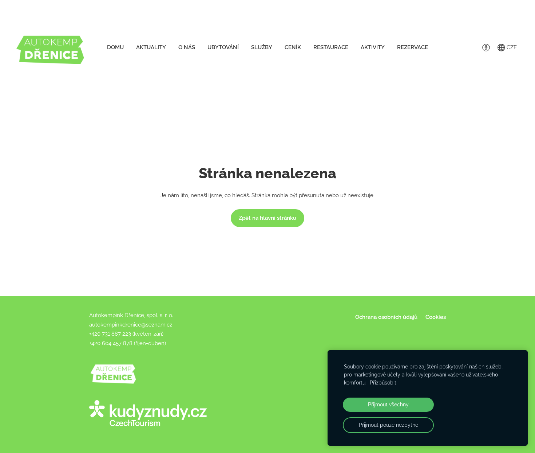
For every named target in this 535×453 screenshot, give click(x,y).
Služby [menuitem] (261, 47)
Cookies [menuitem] (435, 317)
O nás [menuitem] (186, 47)
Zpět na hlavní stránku (267, 218)
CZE (511, 47)
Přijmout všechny (388, 404)
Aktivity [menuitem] (373, 47)
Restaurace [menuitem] (330, 47)
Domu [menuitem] (115, 47)
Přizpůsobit (383, 383)
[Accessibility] (486, 47)
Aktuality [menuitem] (151, 47)
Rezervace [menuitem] (412, 47)
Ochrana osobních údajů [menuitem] (386, 317)
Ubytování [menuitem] (223, 47)
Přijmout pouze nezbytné (388, 425)
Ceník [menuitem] (293, 47)
